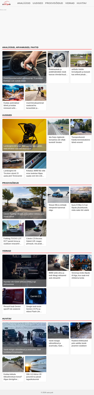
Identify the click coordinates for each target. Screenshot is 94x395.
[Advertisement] (47, 27)
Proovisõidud (54, 3)
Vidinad (70, 3)
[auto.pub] (6, 3)
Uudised (38, 3)
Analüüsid (23, 3)
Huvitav (82, 3)
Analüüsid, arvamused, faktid (20, 47)
